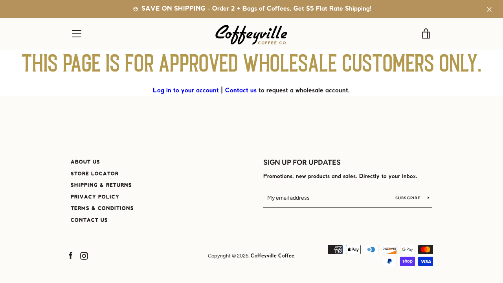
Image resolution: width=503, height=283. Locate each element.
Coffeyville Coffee (272, 256)
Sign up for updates (302, 162)
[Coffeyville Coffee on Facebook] (71, 256)
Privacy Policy (95, 197)
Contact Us (89, 220)
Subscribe (408, 197)
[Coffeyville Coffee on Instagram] (84, 256)
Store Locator (95, 174)
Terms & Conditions (102, 208)
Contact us (241, 91)
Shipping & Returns (101, 185)
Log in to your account (186, 91)
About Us (85, 162)
